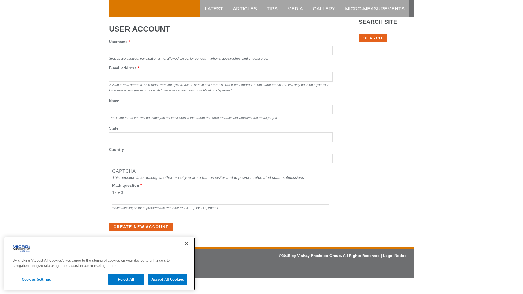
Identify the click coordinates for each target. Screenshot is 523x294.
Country (116, 149)
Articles (245, 8)
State (113, 128)
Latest (214, 8)
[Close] (186, 243)
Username (119, 41)
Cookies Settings (36, 279)
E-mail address (124, 68)
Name (114, 101)
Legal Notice (394, 255)
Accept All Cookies (167, 279)
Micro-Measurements (375, 8)
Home (121, 8)
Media (295, 8)
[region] (99, 263)
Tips (272, 8)
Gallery (324, 8)
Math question (127, 185)
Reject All (126, 279)
